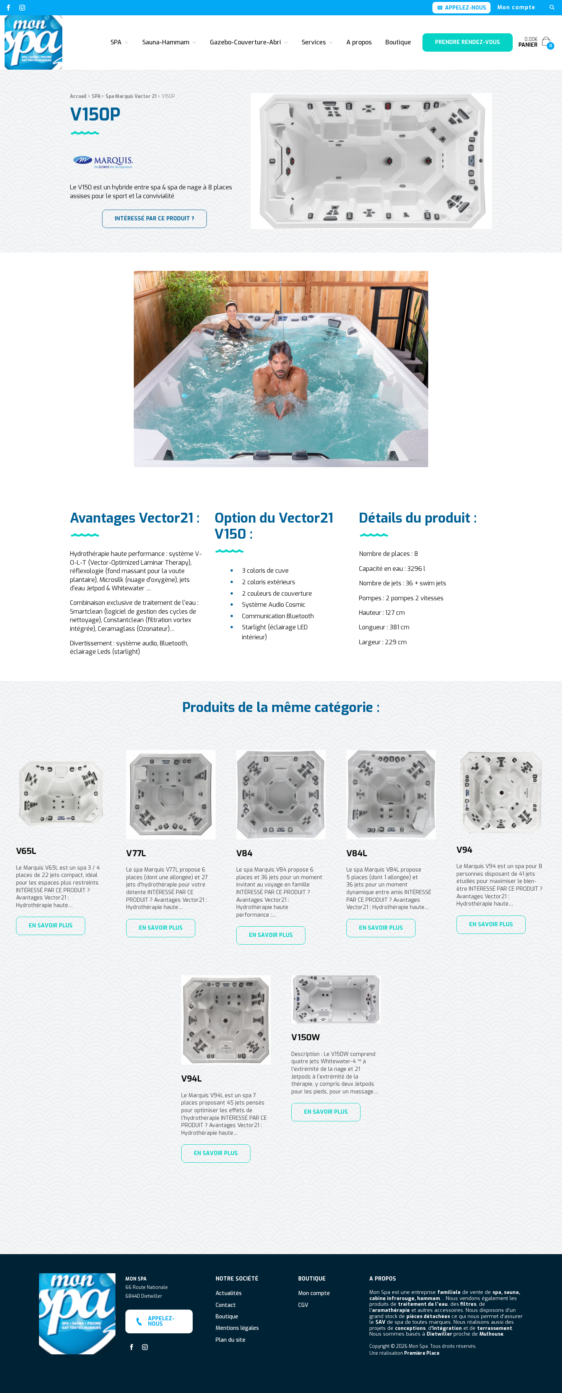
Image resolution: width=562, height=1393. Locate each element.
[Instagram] (22, 8)
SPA (116, 42)
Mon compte (516, 7)
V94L (191, 1079)
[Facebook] (8, 8)
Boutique (398, 42)
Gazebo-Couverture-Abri (245, 42)
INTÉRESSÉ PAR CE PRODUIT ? (154, 218)
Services (314, 42)
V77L (136, 854)
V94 (464, 850)
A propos (359, 42)
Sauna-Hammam (165, 42)
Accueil (78, 96)
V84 (244, 854)
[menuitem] (516, 7)
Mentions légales (237, 1328)
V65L (26, 851)
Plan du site (230, 1340)
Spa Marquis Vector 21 (131, 96)
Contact (226, 1305)
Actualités (229, 1293)
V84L (356, 854)
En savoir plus (51, 925)
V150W (305, 1038)
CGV (303, 1305)
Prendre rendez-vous (467, 42)
